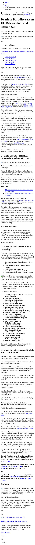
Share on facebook (10, 57)
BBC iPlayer (7, 461)
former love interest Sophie (25, 428)
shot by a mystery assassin (24, 103)
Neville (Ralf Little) (20, 77)
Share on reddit (9, 62)
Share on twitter (9, 58)
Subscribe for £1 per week (14, 521)
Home (6, 2)
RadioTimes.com (19, 143)
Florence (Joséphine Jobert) (20, 84)
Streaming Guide (16, 466)
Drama (7, 6)
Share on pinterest (10, 60)
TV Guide (4, 466)
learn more (27, 14)
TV (6, 4)
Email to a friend (10, 64)
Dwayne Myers (28, 107)
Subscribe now (5, 532)
